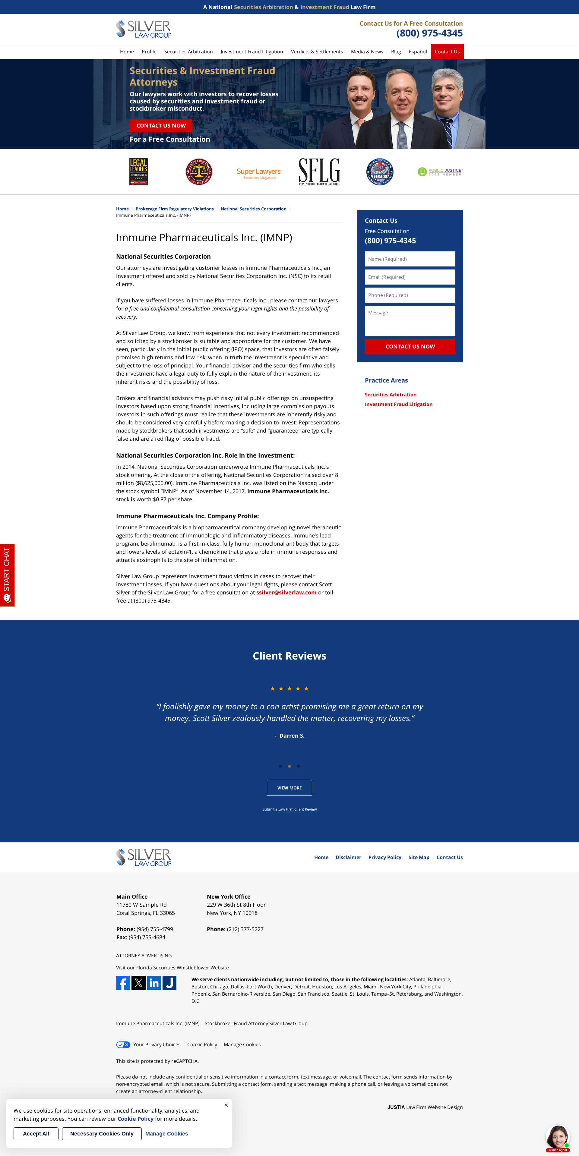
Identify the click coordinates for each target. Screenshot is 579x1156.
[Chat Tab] (289, 578)
